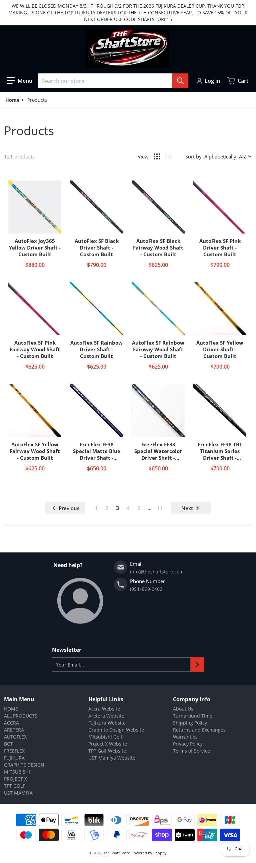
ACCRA (11, 723)
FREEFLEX (14, 751)
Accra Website (104, 709)
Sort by (193, 156)
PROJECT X (15, 779)
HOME (11, 709)
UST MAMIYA (18, 793)
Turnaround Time (192, 716)
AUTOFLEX (15, 737)
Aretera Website (106, 716)
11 (160, 508)
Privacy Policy (188, 744)
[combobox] (113, 80)
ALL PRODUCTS (20, 716)
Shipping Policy (190, 723)
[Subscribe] (197, 664)
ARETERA (14, 730)
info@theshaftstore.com (157, 571)
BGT (8, 744)
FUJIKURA (14, 758)
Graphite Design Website (116, 730)
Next (187, 508)
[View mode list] (169, 156)
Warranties (185, 737)
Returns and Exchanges (199, 730)
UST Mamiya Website (111, 758)
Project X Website (107, 744)
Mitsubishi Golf (105, 737)
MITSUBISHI (17, 772)
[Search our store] (180, 80)
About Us (183, 709)
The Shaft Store (116, 852)
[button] (19, 81)
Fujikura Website (107, 723)
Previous (69, 508)
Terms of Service (191, 751)
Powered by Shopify (149, 852)
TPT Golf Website (107, 751)
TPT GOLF (14, 786)
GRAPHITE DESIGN (24, 765)
